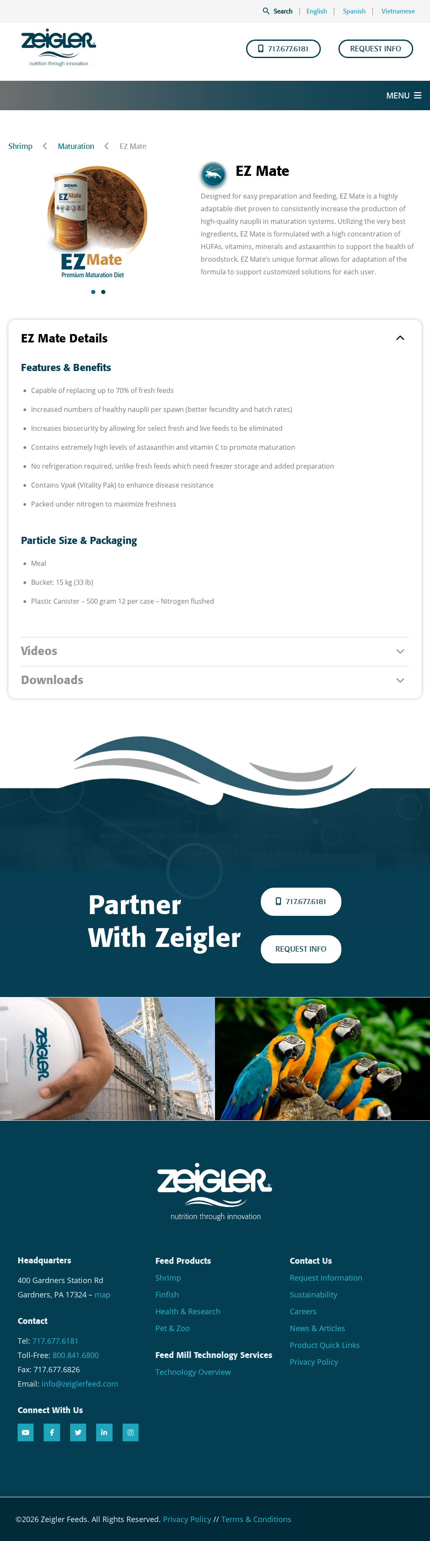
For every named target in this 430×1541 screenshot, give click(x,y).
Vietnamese (398, 11)
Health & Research (187, 1311)
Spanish (354, 11)
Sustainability (313, 1294)
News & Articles (317, 1328)
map (102, 1294)
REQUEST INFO (375, 48)
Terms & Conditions (256, 1519)
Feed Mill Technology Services (214, 1355)
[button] (93, 292)
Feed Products (183, 1261)
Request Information (326, 1278)
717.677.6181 (288, 48)
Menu (398, 95)
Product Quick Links (325, 1345)
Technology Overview (193, 1372)
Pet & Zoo (172, 1328)
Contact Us (311, 1261)
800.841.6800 (75, 1355)
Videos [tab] (39, 651)
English (317, 11)
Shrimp (20, 146)
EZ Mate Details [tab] (64, 338)
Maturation (76, 146)
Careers (303, 1311)
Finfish (167, 1294)
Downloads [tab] (52, 680)
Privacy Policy (314, 1362)
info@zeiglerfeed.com (80, 1384)
